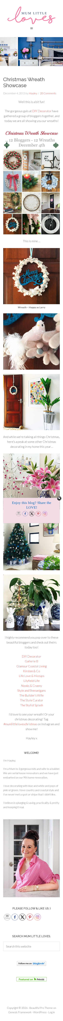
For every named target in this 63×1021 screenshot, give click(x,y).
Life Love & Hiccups (31, 676)
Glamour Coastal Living (31, 666)
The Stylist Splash (31, 705)
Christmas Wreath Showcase (24, 82)
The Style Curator (31, 700)
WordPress (40, 1012)
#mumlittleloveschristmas (20, 724)
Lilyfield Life (32, 680)
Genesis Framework (20, 1012)
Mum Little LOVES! (31, 15)
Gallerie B (31, 661)
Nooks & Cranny (31, 685)
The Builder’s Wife (31, 695)
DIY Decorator (42, 111)
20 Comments (48, 93)
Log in (51, 1012)
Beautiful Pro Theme (41, 1007)
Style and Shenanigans (31, 690)
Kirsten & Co (31, 671)
